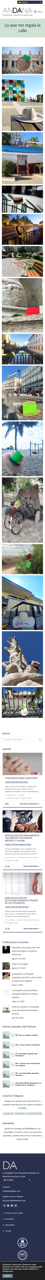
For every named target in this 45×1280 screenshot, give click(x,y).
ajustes (33, 1267)
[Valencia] (22, 60)
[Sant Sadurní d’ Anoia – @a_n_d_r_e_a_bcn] (22, 602)
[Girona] (22, 305)
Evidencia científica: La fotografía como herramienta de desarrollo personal (25, 1010)
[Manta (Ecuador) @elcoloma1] (22, 449)
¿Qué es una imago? (20, 964)
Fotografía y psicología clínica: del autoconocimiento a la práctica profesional (26, 951)
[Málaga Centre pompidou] (22, 103)
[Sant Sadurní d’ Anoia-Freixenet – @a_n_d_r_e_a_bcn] (22, 702)
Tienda (8, 1231)
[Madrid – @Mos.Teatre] (22, 393)
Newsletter (9, 1225)
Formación (9, 1219)
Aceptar (7, 1276)
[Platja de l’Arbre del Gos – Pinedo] (22, 559)
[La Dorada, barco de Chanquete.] (22, 158)
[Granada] (22, 229)
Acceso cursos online (14, 1213)
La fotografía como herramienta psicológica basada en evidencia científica (25, 994)
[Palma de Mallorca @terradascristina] (22, 510)
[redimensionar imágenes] (6, 949)
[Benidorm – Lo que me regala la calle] (22, 261)
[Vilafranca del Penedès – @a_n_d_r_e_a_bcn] (22, 658)
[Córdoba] (22, 349)
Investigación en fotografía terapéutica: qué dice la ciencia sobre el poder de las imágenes (27, 977)
